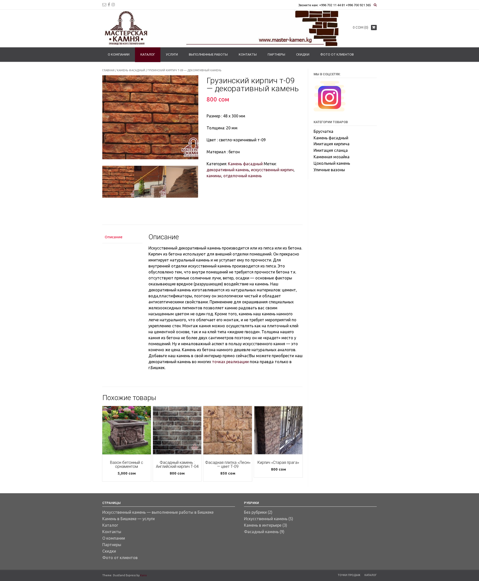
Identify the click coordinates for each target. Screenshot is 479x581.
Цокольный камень (332, 163)
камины (214, 175)
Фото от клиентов (337, 54)
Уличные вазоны (329, 169)
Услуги (172, 54)
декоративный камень (228, 169)
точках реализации (230, 361)
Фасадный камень (261, 531)
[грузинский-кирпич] (118, 182)
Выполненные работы (208, 54)
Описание (113, 237)
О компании (118, 54)
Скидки (302, 54)
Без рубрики (255, 512)
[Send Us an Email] (104, 4)
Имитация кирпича (332, 144)
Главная (108, 70)
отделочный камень (242, 175)
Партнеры (276, 54)
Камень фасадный (131, 70)
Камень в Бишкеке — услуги (128, 518)
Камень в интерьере (262, 525)
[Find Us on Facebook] (109, 4)
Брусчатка (323, 131)
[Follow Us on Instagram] (113, 4)
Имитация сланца (331, 150)
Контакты (248, 54)
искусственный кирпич (272, 169)
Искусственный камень (265, 518)
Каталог (147, 54)
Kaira (143, 575)
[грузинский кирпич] (150, 182)
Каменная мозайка (332, 157)
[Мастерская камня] (220, 28)
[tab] (122, 237)
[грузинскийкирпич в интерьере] (182, 182)
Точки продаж (349, 575)
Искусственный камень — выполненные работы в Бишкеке (158, 512)
